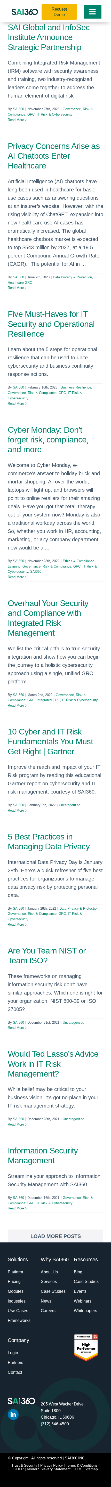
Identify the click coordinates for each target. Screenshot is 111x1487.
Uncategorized (69, 805)
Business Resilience (76, 387)
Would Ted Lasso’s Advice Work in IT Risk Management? (53, 1063)
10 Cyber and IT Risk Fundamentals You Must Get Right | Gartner (50, 741)
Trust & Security (24, 1465)
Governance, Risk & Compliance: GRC (37, 393)
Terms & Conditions (82, 1465)
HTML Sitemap (86, 1469)
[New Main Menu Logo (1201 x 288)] (25, 11)
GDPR (18, 1469)
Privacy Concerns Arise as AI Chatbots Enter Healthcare (54, 156)
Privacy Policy (51, 1465)
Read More (16, 120)
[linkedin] (13, 1414)
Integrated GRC (48, 700)
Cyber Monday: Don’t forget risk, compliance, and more (48, 439)
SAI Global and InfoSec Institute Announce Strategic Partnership (49, 37)
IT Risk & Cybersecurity (55, 114)
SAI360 (18, 109)
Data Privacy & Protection (72, 277)
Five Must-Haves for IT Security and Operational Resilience (51, 323)
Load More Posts (55, 1236)
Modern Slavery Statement (48, 1469)
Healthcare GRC (20, 283)
